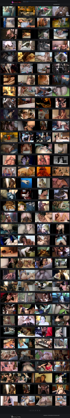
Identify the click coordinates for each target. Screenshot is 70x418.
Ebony (27, 245)
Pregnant (61, 16)
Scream (44, 394)
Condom (7, 62)
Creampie (11, 16)
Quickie (26, 291)
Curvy (10, 406)
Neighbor (62, 39)
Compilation (60, 394)
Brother (43, 119)
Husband (12, 62)
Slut (40, 16)
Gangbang (43, 16)
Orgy (12, 131)
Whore (25, 154)
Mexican (7, 16)
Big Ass (60, 142)
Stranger (9, 39)
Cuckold (11, 28)
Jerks (61, 108)
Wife (29, 16)
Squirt (9, 16)
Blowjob (43, 337)
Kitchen (27, 406)
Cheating (43, 188)
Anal (7, 165)
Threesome (43, 108)
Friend (9, 28)
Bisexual (24, 383)
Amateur (4, 16)
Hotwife (14, 16)
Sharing (47, 28)
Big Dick (43, 39)
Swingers (46, 142)
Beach (28, 303)
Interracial (28, 62)
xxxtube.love (28, 1)
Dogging (47, 16)
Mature (12, 108)
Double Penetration (14, 142)
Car (59, 28)
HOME (11, 4)
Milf (45, 85)
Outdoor (28, 314)
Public (64, 28)
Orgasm (10, 165)
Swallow (43, 154)
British (27, 177)
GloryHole (28, 131)
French (44, 211)
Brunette (43, 268)
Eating (10, 62)
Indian (10, 108)
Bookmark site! (56, 4)
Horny (26, 280)
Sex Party (21, 142)
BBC (59, 108)
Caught (12, 39)
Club (27, 188)
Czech (10, 383)
